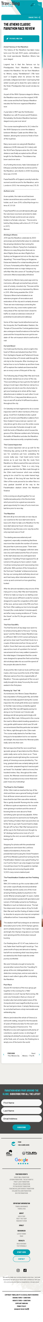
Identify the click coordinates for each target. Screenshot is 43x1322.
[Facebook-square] (25, 1270)
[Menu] (39, 4)
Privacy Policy (21, 1306)
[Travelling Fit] (13, 5)
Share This (33, 17)
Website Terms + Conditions (22, 1301)
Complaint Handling (21, 1303)
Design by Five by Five (20, 1309)
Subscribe (21, 1127)
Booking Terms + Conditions (22, 1298)
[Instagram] (18, 1270)
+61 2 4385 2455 (23, 1145)
